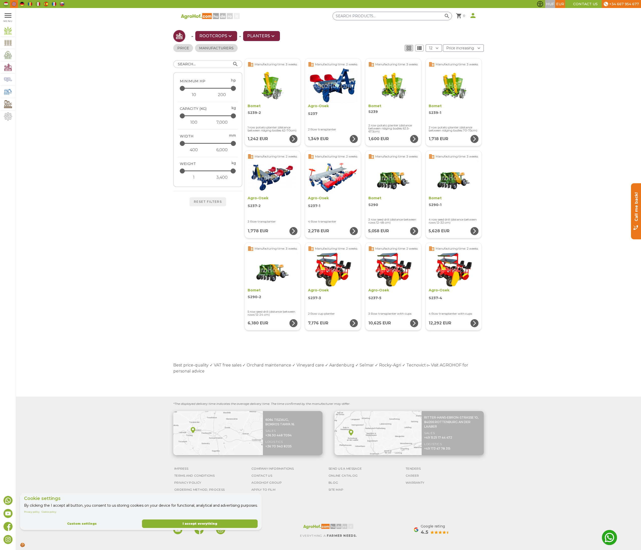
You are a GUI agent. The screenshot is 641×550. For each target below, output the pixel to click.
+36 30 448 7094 (278, 435)
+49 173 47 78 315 (437, 448)
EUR (560, 4)
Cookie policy (49, 511)
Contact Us (585, 4)
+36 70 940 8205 (278, 446)
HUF (550, 4)
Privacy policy (32, 511)
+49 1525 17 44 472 (438, 437)
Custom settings (82, 523)
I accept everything (200, 523)
